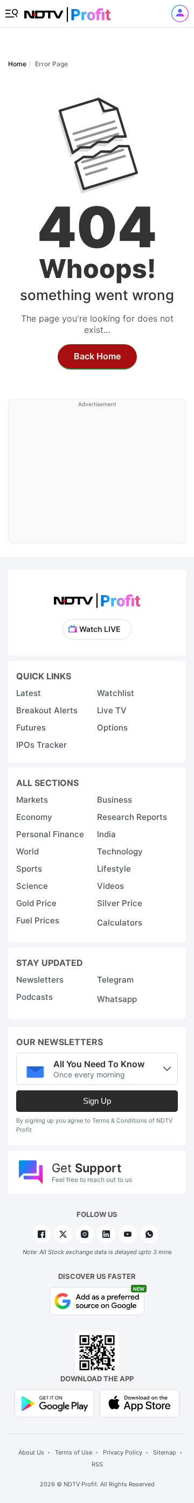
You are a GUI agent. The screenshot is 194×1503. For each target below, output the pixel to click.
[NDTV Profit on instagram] (84, 1234)
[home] (67, 11)
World (27, 851)
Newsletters (40, 980)
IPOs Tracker (41, 745)
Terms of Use (73, 1452)
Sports (29, 869)
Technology (120, 851)
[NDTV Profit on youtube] (128, 1234)
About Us (31, 1452)
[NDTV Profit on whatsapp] (149, 1234)
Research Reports (132, 817)
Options (112, 727)
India (106, 834)
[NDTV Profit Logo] (97, 597)
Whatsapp (117, 999)
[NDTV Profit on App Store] (139, 1402)
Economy (34, 817)
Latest (28, 693)
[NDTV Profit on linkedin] (106, 1234)
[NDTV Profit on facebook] (41, 1234)
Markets (32, 800)
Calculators (119, 922)
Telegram (115, 980)
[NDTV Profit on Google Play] (54, 1402)
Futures (31, 727)
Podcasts (34, 997)
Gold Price (36, 903)
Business (114, 800)
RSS (97, 1464)
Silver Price (119, 903)
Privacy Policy (122, 1452)
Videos (110, 886)
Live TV (112, 710)
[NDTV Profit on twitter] (63, 1234)
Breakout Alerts (47, 710)
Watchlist (115, 693)
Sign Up (97, 1100)
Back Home (97, 356)
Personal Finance (50, 834)
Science (32, 886)
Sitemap (164, 1452)
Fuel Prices (37, 920)
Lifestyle (114, 869)
